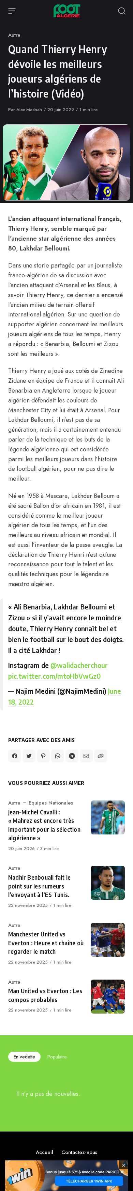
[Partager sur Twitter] (29, 755)
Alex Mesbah (29, 109)
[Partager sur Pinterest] (43, 755)
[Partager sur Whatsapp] (57, 755)
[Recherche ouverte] (122, 11)
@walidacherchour (79, 665)
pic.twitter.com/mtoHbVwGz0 (54, 676)
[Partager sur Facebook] (14, 755)
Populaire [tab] (57, 1056)
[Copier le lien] (100, 755)
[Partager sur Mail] (86, 755)
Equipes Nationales (51, 803)
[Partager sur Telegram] (71, 755)
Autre (14, 35)
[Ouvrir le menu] (12, 11)
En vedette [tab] (24, 1056)
